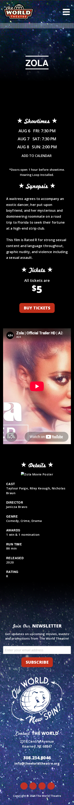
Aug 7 (37, 139)
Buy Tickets (37, 308)
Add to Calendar (37, 155)
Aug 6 (37, 131)
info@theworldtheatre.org (37, 763)
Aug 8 (37, 147)
